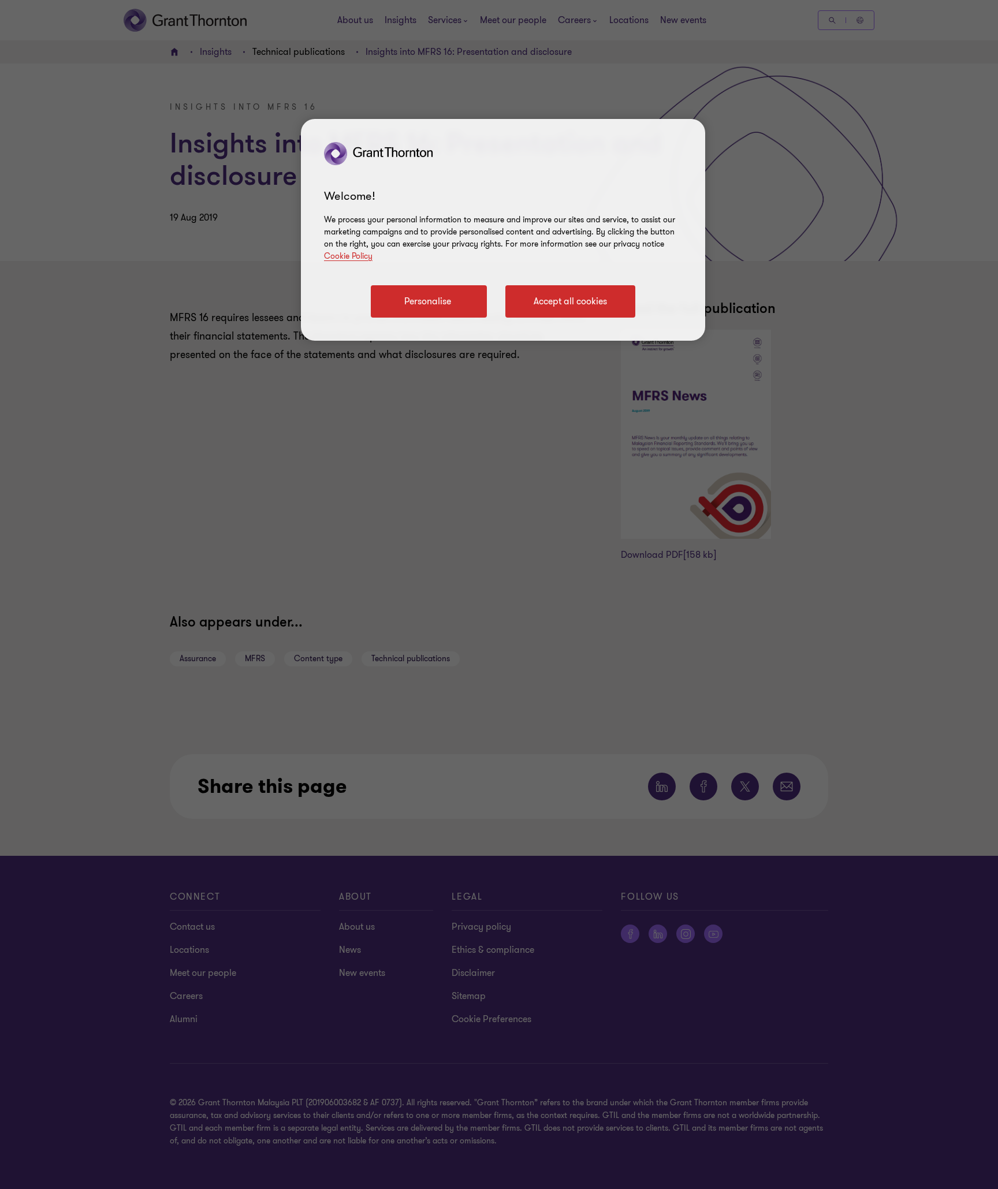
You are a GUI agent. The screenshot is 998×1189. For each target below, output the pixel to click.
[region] (503, 230)
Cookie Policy (348, 256)
